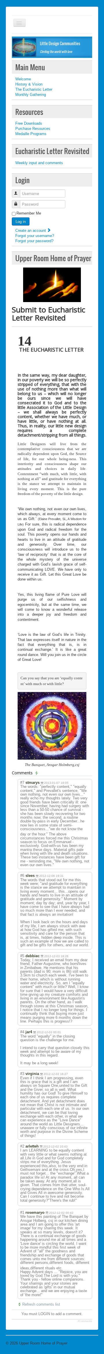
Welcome (23, 79)
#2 (22, 1146)
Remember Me (28, 213)
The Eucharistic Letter (33, 89)
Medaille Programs (31, 134)
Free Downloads (28, 123)
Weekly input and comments (39, 163)
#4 (22, 1032)
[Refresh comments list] (37, 773)
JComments (84, 1321)
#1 (22, 1212)
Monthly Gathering (30, 94)
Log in (21, 221)
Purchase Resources (32, 128)
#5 (22, 956)
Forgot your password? (34, 241)
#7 (22, 782)
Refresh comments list (41, 1304)
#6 (22, 875)
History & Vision (28, 84)
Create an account (31, 230)
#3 (22, 1074)
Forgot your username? (34, 236)
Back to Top (88, 1343)
